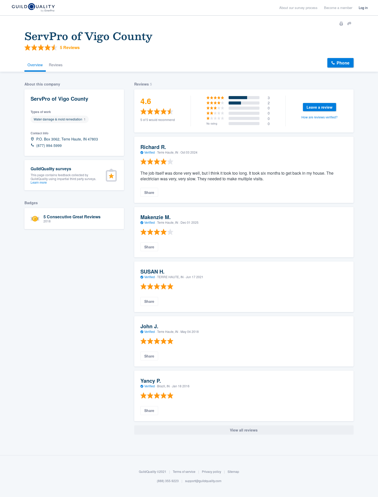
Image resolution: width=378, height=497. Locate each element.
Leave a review (319, 107)
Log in (363, 7)
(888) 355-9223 (168, 481)
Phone (343, 63)
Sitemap (233, 471)
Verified (149, 152)
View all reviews (244, 430)
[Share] (349, 24)
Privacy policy (211, 471)
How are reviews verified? (319, 117)
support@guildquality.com (203, 481)
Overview (35, 64)
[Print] (341, 24)
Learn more (39, 182)
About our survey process (298, 7)
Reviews (55, 64)
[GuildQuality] (33, 8)
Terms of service (184, 471)
